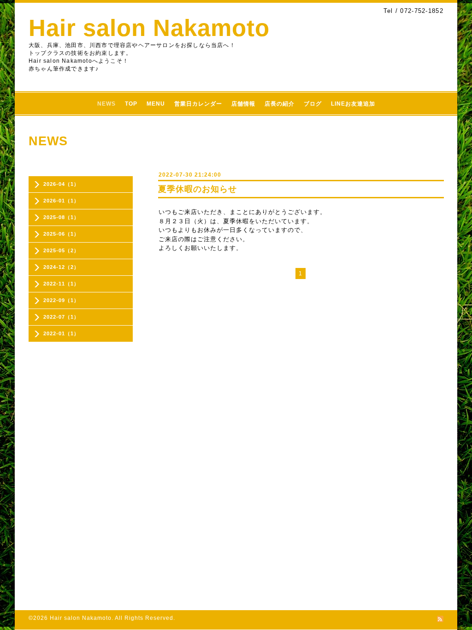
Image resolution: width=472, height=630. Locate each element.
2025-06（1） (61, 234)
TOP (131, 104)
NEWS (106, 104)
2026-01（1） (61, 200)
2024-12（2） (61, 267)
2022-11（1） (61, 283)
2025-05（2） (61, 250)
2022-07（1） (61, 317)
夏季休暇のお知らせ (197, 189)
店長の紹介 (280, 104)
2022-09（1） (61, 300)
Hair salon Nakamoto (149, 28)
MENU (156, 104)
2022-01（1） (61, 333)
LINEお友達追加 (353, 104)
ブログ (313, 104)
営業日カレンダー (198, 104)
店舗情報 (243, 104)
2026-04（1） (61, 184)
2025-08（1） (61, 217)
